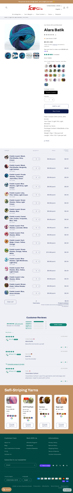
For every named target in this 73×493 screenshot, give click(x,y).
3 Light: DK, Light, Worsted (15, 17)
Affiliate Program (32, 442)
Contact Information (55, 454)
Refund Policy (53, 445)
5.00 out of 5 (19, 323)
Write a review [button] (58, 324)
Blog (5, 445)
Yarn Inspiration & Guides (12, 448)
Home (5, 17)
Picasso (8, 407)
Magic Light (59, 407)
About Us (7, 442)
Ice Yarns (19, 486)
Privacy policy (36, 486)
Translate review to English (15, 364)
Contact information (63, 487)
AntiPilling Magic (28, 407)
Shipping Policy (53, 448)
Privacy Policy (53, 442)
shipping (60, 304)
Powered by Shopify (27, 486)
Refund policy (45, 486)
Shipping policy (65, 486)
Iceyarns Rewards (32, 448)
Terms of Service (54, 451)
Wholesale (30, 445)
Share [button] (47, 140)
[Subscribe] (34, 465)
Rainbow (42, 407)
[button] (6, 8)
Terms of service (55, 486)
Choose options (11, 425)
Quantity (46, 96)
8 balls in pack (51, 92)
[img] (10, 336)
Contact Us (8, 454)
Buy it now (56, 111)
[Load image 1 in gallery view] (8, 56)
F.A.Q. (6, 451)
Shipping (54, 44)
